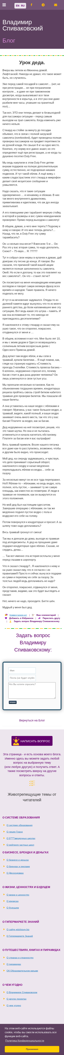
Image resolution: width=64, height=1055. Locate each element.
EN (17, 5)
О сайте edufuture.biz (18, 929)
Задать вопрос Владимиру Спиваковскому (36, 621)
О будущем (13, 907)
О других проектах (16, 999)
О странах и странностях (20, 957)
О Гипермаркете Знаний (20, 936)
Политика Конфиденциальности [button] (24, 1040)
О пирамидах (14, 964)
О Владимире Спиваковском (22, 992)
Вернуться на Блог (32, 720)
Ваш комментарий (46, 615)
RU (23, 5)
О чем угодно (14, 1005)
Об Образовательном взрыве (22, 970)
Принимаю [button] (32, 1049)
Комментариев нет (18, 615)
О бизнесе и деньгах (18, 860)
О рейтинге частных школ (20, 845)
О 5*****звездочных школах (21, 838)
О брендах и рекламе (18, 866)
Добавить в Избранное (21, 618)
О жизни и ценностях (18, 894)
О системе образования (19, 825)
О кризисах (13, 901)
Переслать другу (51, 618)
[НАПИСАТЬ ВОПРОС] (16, 743)
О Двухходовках (15, 873)
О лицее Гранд (15, 831)
